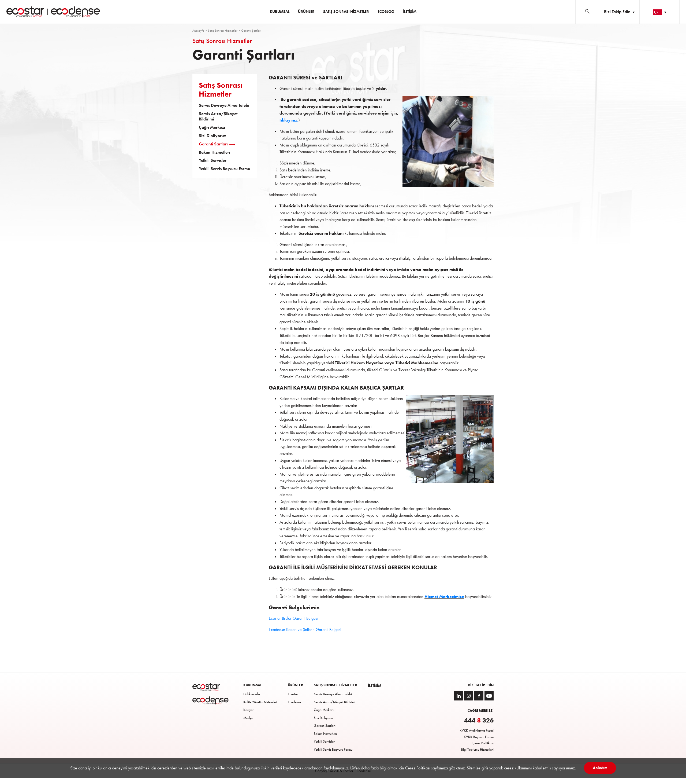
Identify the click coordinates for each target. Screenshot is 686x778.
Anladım (600, 767)
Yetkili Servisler (212, 160)
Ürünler (306, 11)
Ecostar (293, 694)
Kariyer (248, 709)
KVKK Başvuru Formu (479, 737)
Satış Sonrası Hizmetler (346, 11)
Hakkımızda (251, 694)
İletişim (409, 11)
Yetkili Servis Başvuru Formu (224, 168)
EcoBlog (386, 11)
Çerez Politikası (483, 743)
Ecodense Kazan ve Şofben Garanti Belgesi (305, 629)
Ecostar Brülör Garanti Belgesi (293, 618)
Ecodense (294, 702)
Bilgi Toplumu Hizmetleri (477, 749)
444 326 (479, 720)
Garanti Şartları (213, 144)
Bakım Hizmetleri (214, 152)
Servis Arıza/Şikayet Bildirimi (218, 116)
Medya (248, 717)
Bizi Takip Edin (618, 11)
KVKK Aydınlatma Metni (477, 730)
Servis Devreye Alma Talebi (224, 105)
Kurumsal (279, 11)
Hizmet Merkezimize (444, 596)
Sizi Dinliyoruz (212, 135)
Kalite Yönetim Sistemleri (260, 702)
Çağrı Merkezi (212, 127)
